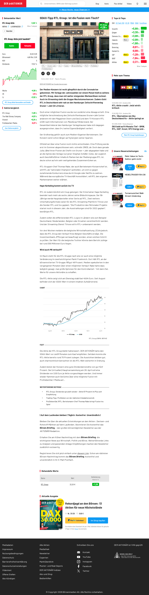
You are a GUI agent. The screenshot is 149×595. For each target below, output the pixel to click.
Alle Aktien (44, 545)
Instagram (87, 561)
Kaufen (11, 46)
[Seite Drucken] (48, 73)
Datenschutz (8, 557)
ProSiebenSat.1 (47, 69)
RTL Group (98, 338)
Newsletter (45, 553)
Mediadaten (7, 545)
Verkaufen (27, 46)
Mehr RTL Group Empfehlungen (134, 135)
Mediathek (44, 549)
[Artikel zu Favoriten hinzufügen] (53, 73)
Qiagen (114, 32)
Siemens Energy (117, 36)
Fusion (66, 66)
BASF (113, 58)
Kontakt (86, 552)
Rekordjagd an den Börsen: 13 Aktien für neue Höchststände (83, 505)
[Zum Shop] (97, 3)
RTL (43, 66)
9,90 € (129, 187)
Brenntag (115, 47)
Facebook (87, 566)
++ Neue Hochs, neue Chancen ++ (74, 9)
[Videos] (129, 3)
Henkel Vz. (115, 51)
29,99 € (130, 167)
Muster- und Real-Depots (51, 566)
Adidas (114, 62)
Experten (44, 557)
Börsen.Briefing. (77, 66)
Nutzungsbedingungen (12, 553)
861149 (4, 26)
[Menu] (145, 3)
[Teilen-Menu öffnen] (43, 73)
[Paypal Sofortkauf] (141, 166)
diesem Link (83, 453)
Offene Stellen (8, 574)
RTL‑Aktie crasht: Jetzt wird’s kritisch (126, 106)
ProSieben (94, 66)
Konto (76, 529)
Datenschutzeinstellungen (14, 566)
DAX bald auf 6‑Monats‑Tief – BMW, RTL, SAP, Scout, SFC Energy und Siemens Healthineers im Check (128, 127)
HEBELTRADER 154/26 (135, 174)
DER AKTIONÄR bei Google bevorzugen (53, 84)
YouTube (87, 557)
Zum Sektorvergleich (11, 128)
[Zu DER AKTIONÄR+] (118, 3)
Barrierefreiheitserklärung (14, 561)
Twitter (86, 571)
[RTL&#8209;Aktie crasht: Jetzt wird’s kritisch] (129, 89)
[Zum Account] (106, 3)
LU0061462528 (16, 26)
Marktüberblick (46, 561)
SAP (113, 55)
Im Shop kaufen (98, 520)
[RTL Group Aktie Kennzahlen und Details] (19, 77)
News (125, 36)
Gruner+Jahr (52, 66)
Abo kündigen (8, 578)
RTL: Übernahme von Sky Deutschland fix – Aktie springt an (128, 117)
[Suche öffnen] (41, 3)
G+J (60, 66)
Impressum (7, 549)
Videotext (7, 570)
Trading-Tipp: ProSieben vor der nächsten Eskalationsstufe (70, 398)
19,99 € (129, 205)
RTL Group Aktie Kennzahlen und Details (18, 102)
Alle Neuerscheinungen (143, 151)
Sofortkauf (80, 520)
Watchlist (9, 31)
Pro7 (86, 66)
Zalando (114, 40)
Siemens (115, 43)
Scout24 (115, 29)
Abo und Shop (46, 574)
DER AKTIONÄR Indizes (50, 570)
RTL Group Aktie (8, 23)
